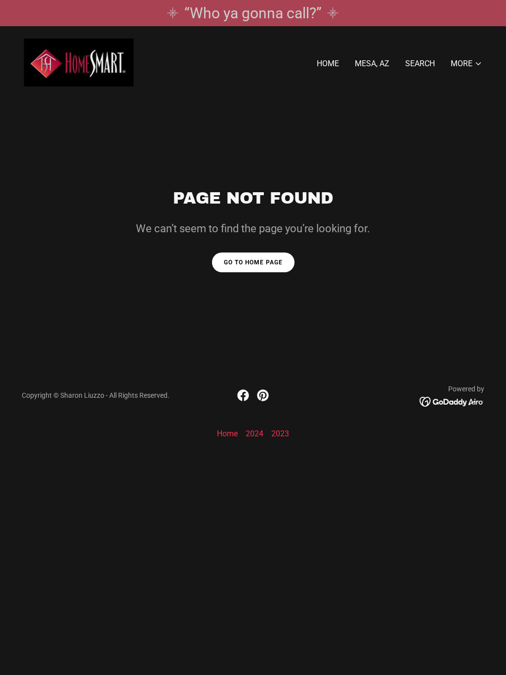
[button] (466, 64)
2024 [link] (254, 433)
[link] (79, 62)
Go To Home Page (253, 262)
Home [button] (227, 433)
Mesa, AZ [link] (372, 63)
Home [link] (328, 63)
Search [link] (420, 63)
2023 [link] (280, 433)
